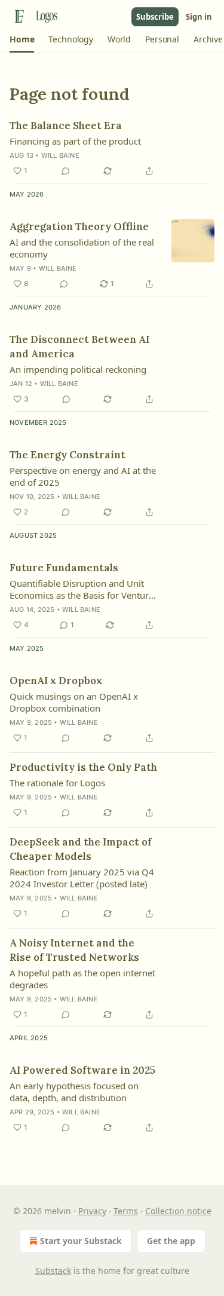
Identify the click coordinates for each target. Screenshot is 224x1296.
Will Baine (60, 155)
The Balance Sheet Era (66, 125)
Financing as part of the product (75, 141)
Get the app (171, 1240)
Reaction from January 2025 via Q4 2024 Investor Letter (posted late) (82, 878)
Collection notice (178, 1211)
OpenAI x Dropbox (56, 680)
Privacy (92, 1211)
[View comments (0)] (65, 171)
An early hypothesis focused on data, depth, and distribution (74, 1092)
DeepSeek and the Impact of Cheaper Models (81, 849)
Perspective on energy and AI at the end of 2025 (83, 476)
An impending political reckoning (78, 369)
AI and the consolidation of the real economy (82, 248)
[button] (21, 39)
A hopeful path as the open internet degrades (82, 979)
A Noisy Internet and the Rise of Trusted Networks (74, 950)
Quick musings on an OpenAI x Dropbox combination (74, 702)
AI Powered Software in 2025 (82, 1070)
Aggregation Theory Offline (79, 226)
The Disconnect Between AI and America (79, 346)
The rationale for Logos (57, 783)
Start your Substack (81, 1240)
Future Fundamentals (64, 567)
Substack (53, 1270)
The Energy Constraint (67, 454)
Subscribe (155, 16)
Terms (125, 1211)
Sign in (199, 16)
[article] (112, 148)
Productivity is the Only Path (83, 767)
